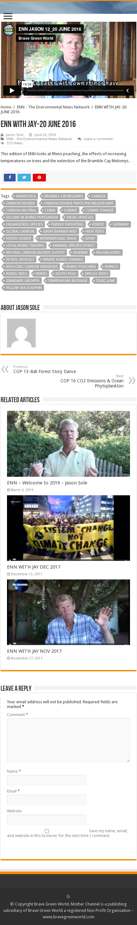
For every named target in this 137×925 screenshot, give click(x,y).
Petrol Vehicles (20, 260)
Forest (98, 224)
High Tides (94, 231)
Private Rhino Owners (63, 260)
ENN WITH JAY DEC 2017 (33, 567)
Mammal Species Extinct (74, 245)
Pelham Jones (108, 253)
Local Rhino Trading (25, 245)
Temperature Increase (68, 281)
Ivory (90, 238)
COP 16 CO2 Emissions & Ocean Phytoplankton (92, 381)
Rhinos (111, 267)
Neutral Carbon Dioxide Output (35, 253)
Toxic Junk (105, 281)
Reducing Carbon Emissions (32, 267)
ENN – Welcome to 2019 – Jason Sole (47, 483)
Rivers (41, 274)
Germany (121, 224)
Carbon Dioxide (20, 203)
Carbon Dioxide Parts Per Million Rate (78, 203)
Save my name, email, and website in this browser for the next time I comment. (67, 833)
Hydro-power (18, 238)
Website (14, 811)
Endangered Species (24, 224)
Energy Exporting (67, 224)
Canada (98, 196)
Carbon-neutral (21, 210)
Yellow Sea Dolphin (24, 288)
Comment (17, 714)
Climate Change (100, 210)
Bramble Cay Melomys (63, 196)
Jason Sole (14, 135)
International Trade (58, 238)
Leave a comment (98, 139)
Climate (70, 210)
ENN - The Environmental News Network (53, 107)
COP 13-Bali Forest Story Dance (44, 369)
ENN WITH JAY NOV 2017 (34, 651)
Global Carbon (20, 231)
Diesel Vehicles (80, 217)
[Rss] (68, 896)
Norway (80, 253)
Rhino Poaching (81, 267)
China (50, 210)
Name (14, 771)
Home (6, 107)
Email (13, 791)
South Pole (65, 274)
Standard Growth (23, 281)
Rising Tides (16, 274)
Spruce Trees (96, 274)
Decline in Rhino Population (32, 217)
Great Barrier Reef (60, 231)
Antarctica (26, 196)
